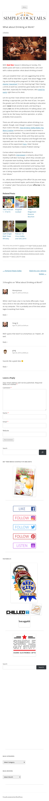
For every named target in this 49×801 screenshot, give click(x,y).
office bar (6, 254)
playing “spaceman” (10, 84)
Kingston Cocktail (18, 210)
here (25, 144)
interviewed (20, 155)
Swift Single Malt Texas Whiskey (7, 236)
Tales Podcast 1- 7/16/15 (8, 210)
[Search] (42, 452)
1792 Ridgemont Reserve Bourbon (32, 213)
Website (6, 430)
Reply (4, 315)
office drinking (14, 254)
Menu (24, 7)
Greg (23, 256)
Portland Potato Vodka (12, 271)
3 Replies (6, 32)
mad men (14, 251)
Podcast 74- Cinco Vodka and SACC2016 (20, 236)
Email (5, 422)
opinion (22, 246)
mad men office (39, 251)
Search (5, 448)
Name (6, 413)
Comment (7, 388)
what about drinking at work (29, 254)
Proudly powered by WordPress (13, 797)
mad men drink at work (26, 251)
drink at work (37, 246)
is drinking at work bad (25, 248)
